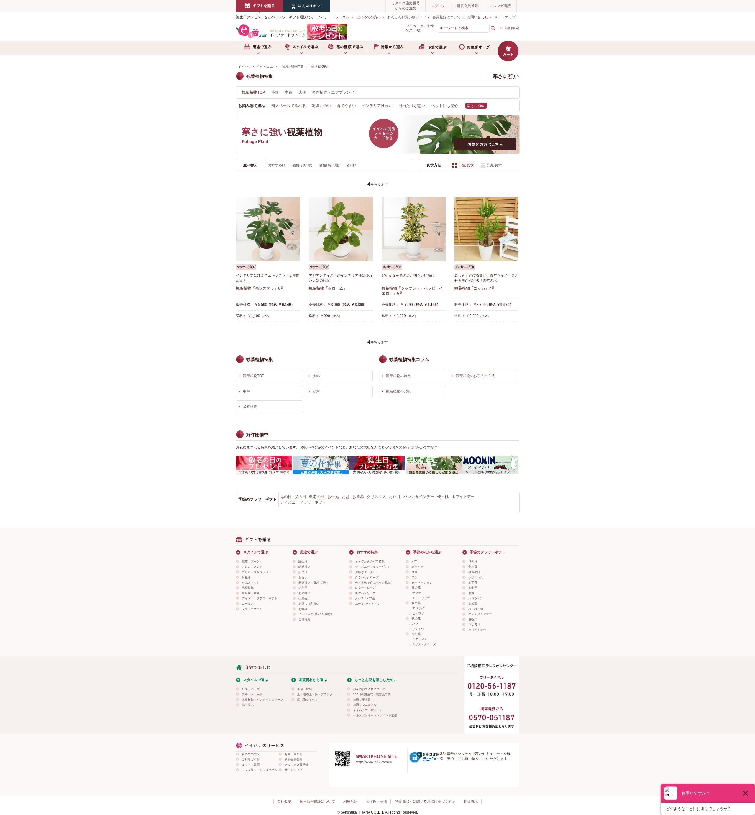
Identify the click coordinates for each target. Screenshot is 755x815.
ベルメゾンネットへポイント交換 (375, 715)
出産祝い (304, 598)
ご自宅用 (304, 619)
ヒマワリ (418, 613)
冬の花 (416, 634)
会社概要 (284, 801)
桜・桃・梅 (475, 609)
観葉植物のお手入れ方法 (475, 376)
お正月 (395, 496)
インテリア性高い (377, 105)
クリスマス (376, 496)
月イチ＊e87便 (365, 598)
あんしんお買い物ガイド (406, 17)
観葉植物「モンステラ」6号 (260, 288)
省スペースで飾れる (288, 105)
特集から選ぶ (389, 48)
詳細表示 (494, 165)
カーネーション (422, 582)
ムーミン (248, 603)
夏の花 (416, 603)
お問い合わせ (477, 17)
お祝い (302, 577)
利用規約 (350, 801)
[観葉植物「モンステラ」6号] (268, 229)
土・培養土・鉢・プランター (316, 694)
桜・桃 (443, 496)
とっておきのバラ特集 (370, 561)
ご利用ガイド (251, 759)
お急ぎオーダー (476, 48)
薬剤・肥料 (304, 689)
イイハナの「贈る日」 (368, 710)
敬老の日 (316, 496)
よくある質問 (251, 764)
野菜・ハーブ (251, 689)
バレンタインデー (418, 496)
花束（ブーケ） (252, 561)
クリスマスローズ (424, 644)
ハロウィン (475, 598)
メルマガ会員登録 (296, 764)
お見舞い (304, 593)
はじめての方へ (368, 17)
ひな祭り (474, 624)
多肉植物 (250, 407)
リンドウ (418, 629)
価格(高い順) (329, 165)
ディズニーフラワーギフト (303, 502)
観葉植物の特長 (398, 376)
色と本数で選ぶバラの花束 (372, 582)
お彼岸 (472, 619)
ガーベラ (418, 566)
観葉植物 (248, 587)
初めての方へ (251, 754)
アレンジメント (252, 566)
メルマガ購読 (500, 6)
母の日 (286, 496)
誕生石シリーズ (365, 593)
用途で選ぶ (258, 48)
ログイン (438, 6)
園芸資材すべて (307, 699)
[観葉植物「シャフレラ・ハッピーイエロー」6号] (414, 229)
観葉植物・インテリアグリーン (262, 699)
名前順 (351, 165)
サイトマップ (505, 17)
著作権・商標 (376, 801)
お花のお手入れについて (369, 689)
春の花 (416, 587)
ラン (415, 577)
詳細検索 (512, 28)
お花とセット (251, 582)
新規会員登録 (467, 6)
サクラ (416, 592)
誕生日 (302, 561)
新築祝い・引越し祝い (313, 582)
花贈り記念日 (362, 699)
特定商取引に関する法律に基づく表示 (425, 801)
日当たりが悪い (411, 105)
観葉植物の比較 (398, 391)
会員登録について (446, 17)
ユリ (415, 572)
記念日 (302, 572)
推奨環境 (471, 801)
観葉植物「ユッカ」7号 (474, 288)
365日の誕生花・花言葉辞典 (372, 694)
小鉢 (275, 92)
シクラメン (419, 639)
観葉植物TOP (253, 92)
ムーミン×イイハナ (367, 603)
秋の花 (416, 618)
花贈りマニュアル (365, 704)
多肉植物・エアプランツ (333, 92)
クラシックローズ (367, 577)
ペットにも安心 (444, 105)
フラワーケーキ (252, 609)
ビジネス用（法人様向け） (316, 614)
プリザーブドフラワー (256, 572)
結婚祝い (304, 566)
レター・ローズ (365, 587)
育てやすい (346, 105)
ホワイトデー (463, 496)
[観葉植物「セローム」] (341, 229)
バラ (415, 561)
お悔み (302, 609)
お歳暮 (358, 496)
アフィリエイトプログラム (259, 769)
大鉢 (302, 92)
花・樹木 (248, 704)
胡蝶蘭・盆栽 (251, 593)
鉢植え (246, 577)
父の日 (300, 496)
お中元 (333, 496)
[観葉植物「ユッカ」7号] (486, 229)
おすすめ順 (277, 165)
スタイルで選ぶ (301, 48)
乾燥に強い (321, 105)
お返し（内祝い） (310, 603)
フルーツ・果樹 (252, 694)
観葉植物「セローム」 (328, 288)
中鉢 (289, 92)
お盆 (345, 496)
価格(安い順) (302, 165)
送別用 (302, 587)
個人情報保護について (317, 801)
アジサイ (418, 608)
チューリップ (421, 598)
